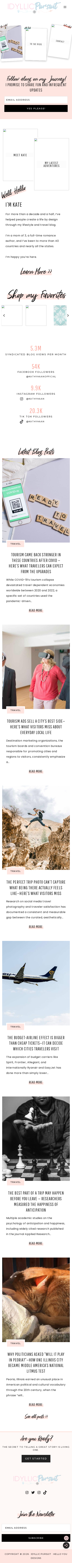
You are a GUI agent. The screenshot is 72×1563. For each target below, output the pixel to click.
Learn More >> (36, 271)
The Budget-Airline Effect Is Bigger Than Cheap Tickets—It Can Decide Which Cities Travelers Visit (35, 1043)
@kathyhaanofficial (41, 376)
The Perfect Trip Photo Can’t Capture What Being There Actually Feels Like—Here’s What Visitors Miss (35, 887)
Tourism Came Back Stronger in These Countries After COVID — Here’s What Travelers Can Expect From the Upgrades (11, 43)
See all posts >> (36, 1416)
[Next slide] (67, 315)
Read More (36, 611)
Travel (15, 544)
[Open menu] (65, 7)
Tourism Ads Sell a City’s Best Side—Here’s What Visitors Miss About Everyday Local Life (36, 727)
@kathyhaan (35, 399)
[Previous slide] (4, 315)
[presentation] (36, 500)
